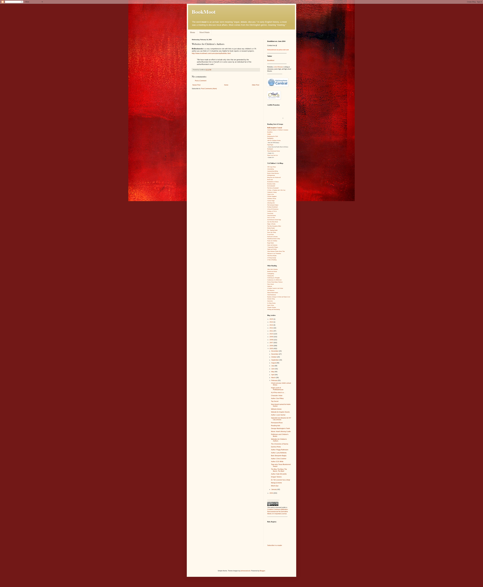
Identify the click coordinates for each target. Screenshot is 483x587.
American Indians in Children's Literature (277, 130)
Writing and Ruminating (273, 309)
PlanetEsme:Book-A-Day (273, 238)
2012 (271, 328)
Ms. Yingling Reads (272, 230)
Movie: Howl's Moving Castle (281, 431)
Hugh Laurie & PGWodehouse (277, 388)
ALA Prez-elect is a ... (278, 392)
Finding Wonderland (272, 207)
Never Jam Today (271, 232)
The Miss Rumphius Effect (274, 226)
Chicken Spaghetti (272, 196)
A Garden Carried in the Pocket (275, 288)
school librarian (278, 67)
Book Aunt (270, 179)
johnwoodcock (245, 571)
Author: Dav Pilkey (277, 398)
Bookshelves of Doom (273, 181)
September (275, 360)
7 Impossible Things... (273, 247)
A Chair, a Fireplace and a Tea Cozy (276, 190)
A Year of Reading (271, 259)
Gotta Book (270, 213)
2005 (271, 348)
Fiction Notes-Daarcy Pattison (275, 282)
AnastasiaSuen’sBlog (272, 171)
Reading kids (275, 425)
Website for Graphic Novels (280, 412)
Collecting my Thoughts (273, 277)
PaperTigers (270, 144)
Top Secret (274, 401)
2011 (271, 331)
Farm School (270, 284)
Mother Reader (271, 228)
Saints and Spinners (272, 245)
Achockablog (270, 169)
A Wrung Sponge (271, 257)
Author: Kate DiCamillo (279, 474)
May (273, 372)
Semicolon (270, 301)
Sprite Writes (270, 305)
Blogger (262, 571)
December (275, 351)
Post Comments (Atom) (209, 88)
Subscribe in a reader (274, 545)
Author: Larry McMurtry (279, 453)
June (273, 369)
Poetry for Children (272, 240)
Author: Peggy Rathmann (279, 450)
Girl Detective (270, 290)
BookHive (269, 132)
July (272, 366)
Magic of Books (271, 224)
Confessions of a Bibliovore (274, 280)
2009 (271, 337)
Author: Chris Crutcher (278, 459)
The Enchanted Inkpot (272, 205)
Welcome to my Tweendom (274, 253)
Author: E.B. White (277, 461)
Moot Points (204, 32)
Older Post (255, 85)
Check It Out (270, 194)
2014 (271, 322)
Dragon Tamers (276, 477)
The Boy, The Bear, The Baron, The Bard (279, 470)
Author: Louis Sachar (278, 415)
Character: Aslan (276, 395)
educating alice (271, 203)
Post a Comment (200, 81)
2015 (271, 319)
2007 (271, 343)
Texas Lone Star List (272, 155)
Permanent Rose (277, 423)
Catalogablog (270, 273)
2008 (271, 340)
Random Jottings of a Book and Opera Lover (278, 297)
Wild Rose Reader (271, 255)
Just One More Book (272, 221)
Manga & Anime (276, 483)
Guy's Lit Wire (271, 217)
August (273, 363)
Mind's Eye (274, 486)
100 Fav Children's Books (274, 140)
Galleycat (269, 286)
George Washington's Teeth (280, 428)
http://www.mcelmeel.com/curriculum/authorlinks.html (211, 53)
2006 (271, 346)
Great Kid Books (271, 215)
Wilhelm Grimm (276, 409)
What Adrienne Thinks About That (276, 251)
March (273, 377)
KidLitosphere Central (274, 128)
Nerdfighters (270, 138)
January (274, 489)
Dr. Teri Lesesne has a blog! (280, 480)
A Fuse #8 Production (272, 209)
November (275, 354)
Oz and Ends (270, 234)
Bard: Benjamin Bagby (278, 456)
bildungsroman (271, 175)
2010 (271, 334)
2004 (271, 493)
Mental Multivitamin (272, 292)
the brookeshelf (271, 186)
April (273, 375)
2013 (271, 325)
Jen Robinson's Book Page (274, 219)
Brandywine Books (272, 271)
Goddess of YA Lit (272, 211)
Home (192, 32)
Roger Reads (270, 243)
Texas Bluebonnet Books (273, 151)
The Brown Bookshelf (272, 188)
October (274, 357)
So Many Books (271, 303)
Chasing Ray (270, 275)
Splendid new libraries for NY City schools (281, 419)
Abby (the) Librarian (272, 269)
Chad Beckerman (271, 294)
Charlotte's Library (272, 192)
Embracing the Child (272, 136)
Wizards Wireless (271, 307)
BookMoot (270, 60)
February (274, 380)
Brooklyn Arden (271, 184)
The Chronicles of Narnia (279, 444)
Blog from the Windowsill (274, 177)
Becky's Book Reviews (273, 173)
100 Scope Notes (271, 167)
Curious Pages (271, 200)
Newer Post (196, 85)
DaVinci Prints (276, 447)
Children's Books (271, 198)
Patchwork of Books (272, 236)
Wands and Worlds (272, 249)
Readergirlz (270, 149)
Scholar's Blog (271, 299)
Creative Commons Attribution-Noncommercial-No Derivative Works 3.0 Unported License (277, 512)
